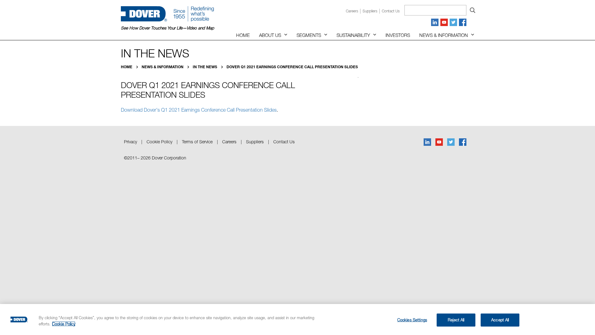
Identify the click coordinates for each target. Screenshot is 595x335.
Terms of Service (197, 141)
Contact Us (284, 141)
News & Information (443, 35)
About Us (270, 35)
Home (243, 35)
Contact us (391, 11)
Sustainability (353, 35)
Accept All (500, 319)
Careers (352, 11)
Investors (398, 35)
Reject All (456, 319)
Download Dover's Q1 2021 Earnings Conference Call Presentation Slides (199, 110)
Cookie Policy (159, 141)
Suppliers (370, 11)
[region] (297, 319)
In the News (205, 67)
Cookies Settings (412, 319)
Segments (309, 35)
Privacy (130, 141)
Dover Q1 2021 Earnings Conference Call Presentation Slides (292, 67)
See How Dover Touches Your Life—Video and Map (167, 27)
